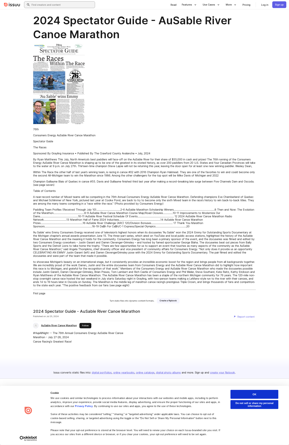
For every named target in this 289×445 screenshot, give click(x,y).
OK (254, 394)
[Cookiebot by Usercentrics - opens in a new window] (28, 438)
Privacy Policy (84, 406)
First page (39, 293)
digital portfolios (102, 372)
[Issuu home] (12, 5)
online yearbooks (123, 372)
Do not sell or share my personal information (254, 404)
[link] (173, 4)
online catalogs (145, 372)
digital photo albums (168, 372)
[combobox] (62, 5)
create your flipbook (222, 372)
